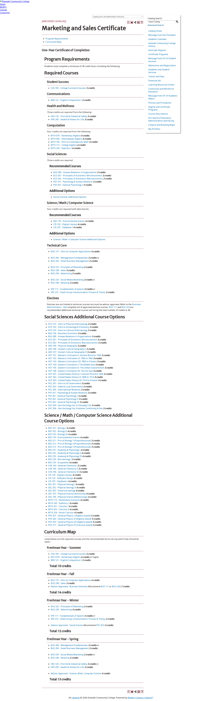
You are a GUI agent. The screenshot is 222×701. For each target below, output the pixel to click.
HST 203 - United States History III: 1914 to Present (73, 380)
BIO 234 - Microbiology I (60, 459)
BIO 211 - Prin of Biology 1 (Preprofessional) (69, 440)
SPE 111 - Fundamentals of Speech (67, 289)
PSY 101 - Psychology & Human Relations (72, 181)
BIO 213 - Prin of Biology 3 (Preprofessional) (69, 446)
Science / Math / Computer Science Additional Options (79, 239)
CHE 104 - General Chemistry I (62, 465)
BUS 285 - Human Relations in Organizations (75, 172)
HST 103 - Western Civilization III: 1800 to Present (72, 361)
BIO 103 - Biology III (58, 434)
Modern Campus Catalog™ (140, 697)
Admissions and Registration (162, 65)
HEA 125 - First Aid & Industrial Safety (69, 116)
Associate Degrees (157, 50)
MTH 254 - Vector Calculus (61, 512)
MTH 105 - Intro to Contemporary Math (70, 141)
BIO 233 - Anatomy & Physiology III (65, 456)
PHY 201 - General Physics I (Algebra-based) (69, 515)
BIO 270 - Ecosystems (58, 462)
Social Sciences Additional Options (69, 197)
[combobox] (118, 16)
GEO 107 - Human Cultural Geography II (67, 352)
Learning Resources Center (161, 84)
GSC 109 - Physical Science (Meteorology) (67, 496)
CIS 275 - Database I (63, 227)
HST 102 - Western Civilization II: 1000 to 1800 (70, 358)
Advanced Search (156, 25)
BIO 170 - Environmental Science (69, 221)
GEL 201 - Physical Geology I (61, 484)
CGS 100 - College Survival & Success (68, 88)
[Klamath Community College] (14, 1)
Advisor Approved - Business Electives (69, 586)
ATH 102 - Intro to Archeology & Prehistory (68, 327)
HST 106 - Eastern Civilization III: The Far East (70, 370)
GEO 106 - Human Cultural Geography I (67, 349)
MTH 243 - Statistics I (61, 148)
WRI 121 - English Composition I (66, 100)
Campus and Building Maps (161, 124)
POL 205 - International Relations (64, 389)
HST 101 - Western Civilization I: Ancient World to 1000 (74, 355)
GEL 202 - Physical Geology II (62, 487)
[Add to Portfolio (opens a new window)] (131, 22)
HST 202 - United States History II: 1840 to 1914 (71, 377)
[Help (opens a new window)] (141, 22)
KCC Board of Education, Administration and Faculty (161, 119)
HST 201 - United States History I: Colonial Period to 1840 (75, 374)
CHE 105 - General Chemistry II (63, 468)
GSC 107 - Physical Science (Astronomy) (67, 493)
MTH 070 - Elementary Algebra (66, 135)
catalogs (76, 697)
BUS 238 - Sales (58, 270)
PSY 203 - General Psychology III (63, 402)
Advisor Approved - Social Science (67, 625)
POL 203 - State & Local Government (65, 386)
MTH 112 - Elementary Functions (64, 500)
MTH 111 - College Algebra (64, 145)
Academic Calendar (157, 39)
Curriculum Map (53, 41)
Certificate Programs (158, 54)
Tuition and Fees (156, 76)
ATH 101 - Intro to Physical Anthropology (67, 324)
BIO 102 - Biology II (57, 431)
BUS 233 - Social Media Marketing (67, 279)
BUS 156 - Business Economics (62, 333)
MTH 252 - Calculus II (58, 509)
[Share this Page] (135, 22)
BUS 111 (113, 307)
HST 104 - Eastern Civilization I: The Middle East (71, 364)
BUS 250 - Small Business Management (70, 261)
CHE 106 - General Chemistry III (63, 471)
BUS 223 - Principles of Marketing (67, 267)
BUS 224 (126, 307)
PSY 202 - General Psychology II (63, 399)
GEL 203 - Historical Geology (61, 490)
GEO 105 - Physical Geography (62, 345)
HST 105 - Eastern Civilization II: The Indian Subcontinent (76, 367)
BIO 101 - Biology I (57, 428)
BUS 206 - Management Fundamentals (69, 257)
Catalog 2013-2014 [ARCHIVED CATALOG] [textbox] (108, 17)
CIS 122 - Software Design (60, 478)
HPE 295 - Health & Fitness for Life (67, 119)
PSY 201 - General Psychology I (68, 184)
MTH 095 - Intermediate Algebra (66, 138)
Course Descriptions (158, 113)
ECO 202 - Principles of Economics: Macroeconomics (78, 178)
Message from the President (162, 35)
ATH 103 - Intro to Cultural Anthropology (67, 330)
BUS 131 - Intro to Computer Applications (71, 251)
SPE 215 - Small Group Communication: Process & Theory (78, 292)
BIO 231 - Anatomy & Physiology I (64, 450)
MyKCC (3, 7)
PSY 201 (100, 625)
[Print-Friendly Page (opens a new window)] (138, 22)
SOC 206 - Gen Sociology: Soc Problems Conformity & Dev (75, 408)
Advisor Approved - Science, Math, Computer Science (76, 673)
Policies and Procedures (159, 102)
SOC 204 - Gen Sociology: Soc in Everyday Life (69, 405)
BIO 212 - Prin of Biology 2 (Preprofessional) (69, 443)
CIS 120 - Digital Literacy (65, 224)
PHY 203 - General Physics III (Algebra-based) (70, 521)
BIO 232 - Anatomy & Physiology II (64, 453)
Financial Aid (154, 80)
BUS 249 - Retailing (60, 282)
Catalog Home (155, 31)
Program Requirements (57, 38)
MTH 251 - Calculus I (58, 506)
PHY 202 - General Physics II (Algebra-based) (69, 518)
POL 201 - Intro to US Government (64, 383)
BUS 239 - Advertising (61, 273)
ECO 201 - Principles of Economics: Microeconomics (77, 175)
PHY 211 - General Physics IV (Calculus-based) (70, 525)
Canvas (3, 9)
